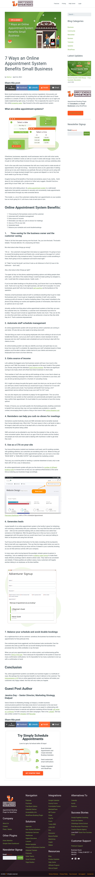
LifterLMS (51, 827)
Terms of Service (53, 874)
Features (56, 3)
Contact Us (90, 874)
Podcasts (29, 853)
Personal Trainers (31, 850)
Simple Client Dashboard (11, 843)
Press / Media (7, 829)
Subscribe (86, 133)
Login (79, 3)
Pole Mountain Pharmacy (79, 826)
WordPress (71, 49)
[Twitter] (72, 859)
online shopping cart (52, 410)
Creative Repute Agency (79, 829)
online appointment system (36, 188)
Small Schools (30, 859)
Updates (70, 46)
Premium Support (77, 846)
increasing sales (16, 103)
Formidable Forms (54, 806)
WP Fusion (51, 812)
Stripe (50, 815)
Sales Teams (30, 856)
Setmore (74, 806)
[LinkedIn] (75, 859)
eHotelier (23, 714)
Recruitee (32, 714)
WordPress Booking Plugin (34, 815)
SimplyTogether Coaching (79, 817)
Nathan (9, 77)
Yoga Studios (30, 862)
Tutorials (70, 42)
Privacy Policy (64, 874)
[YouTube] (79, 859)
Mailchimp (51, 839)
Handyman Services (32, 832)
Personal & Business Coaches (35, 847)
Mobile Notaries (31, 844)
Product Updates (53, 859)
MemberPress (52, 809)
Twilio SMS (52, 824)
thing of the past (16, 655)
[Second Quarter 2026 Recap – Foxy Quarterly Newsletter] (79, 69)
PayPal (50, 818)
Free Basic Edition (31, 806)
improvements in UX (11, 678)
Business (71, 27)
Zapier (50, 842)
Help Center (72, 3)
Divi (49, 830)
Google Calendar (53, 800)
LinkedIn (51, 712)
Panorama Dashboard (12, 515)
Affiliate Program (53, 865)
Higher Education (31, 838)
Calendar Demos (31, 809)
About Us (6, 823)
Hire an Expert (53, 868)
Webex (50, 845)
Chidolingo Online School (79, 823)
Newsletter (71, 35)
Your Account (73, 874)
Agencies (29, 826)
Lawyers (28, 841)
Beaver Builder (53, 836)
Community (71, 31)
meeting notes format (40, 555)
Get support (82, 874)
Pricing (64, 3)
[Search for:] (79, 14)
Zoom (50, 821)
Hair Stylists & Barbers (33, 829)
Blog (49, 856)
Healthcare (29, 835)
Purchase (29, 803)
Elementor (51, 833)
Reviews (70, 38)
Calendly (74, 800)
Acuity (73, 803)
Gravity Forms (53, 803)
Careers (5, 826)
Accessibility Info (31, 812)
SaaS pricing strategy (36, 367)
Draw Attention (8, 840)
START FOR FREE (75, 113)
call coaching (37, 288)
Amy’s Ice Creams (77, 820)
